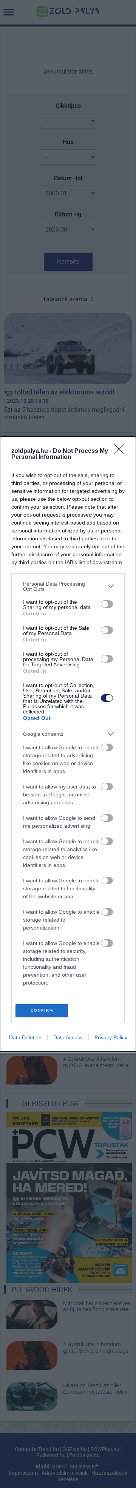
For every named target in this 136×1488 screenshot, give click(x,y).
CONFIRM (42, 1010)
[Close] (121, 451)
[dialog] (68, 744)
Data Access (68, 1037)
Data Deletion (25, 1037)
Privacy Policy (110, 1037)
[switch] (107, 604)
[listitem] (68, 586)
